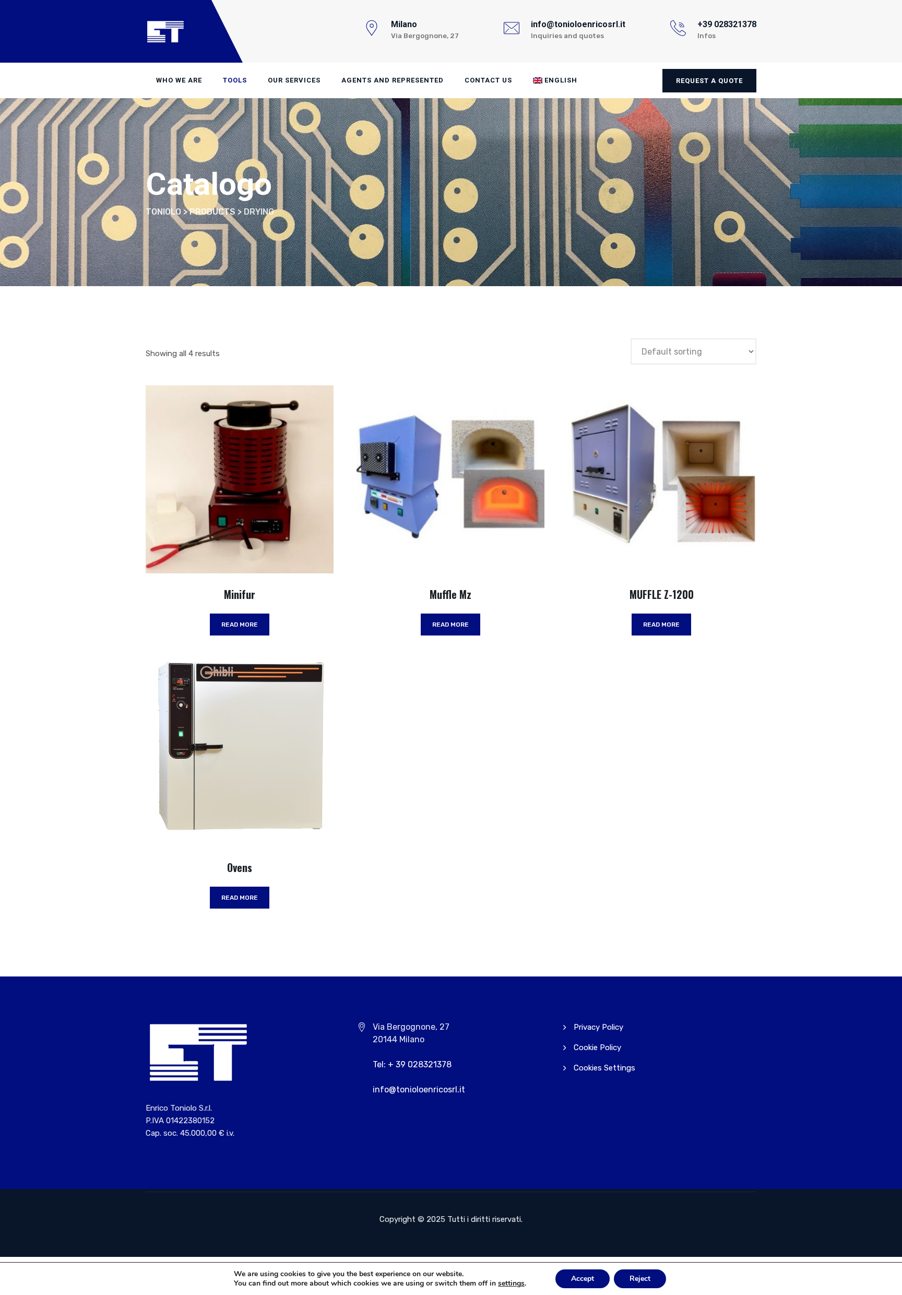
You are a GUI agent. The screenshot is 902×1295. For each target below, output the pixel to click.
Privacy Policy (598, 1027)
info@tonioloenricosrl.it (419, 1089)
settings (511, 1283)
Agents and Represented (392, 80)
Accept (582, 1279)
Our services (294, 80)
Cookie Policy (597, 1047)
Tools (235, 80)
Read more (239, 624)
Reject (640, 1279)
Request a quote (709, 81)
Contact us (488, 80)
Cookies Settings (604, 1068)
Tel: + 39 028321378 (412, 1064)
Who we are (179, 80)
